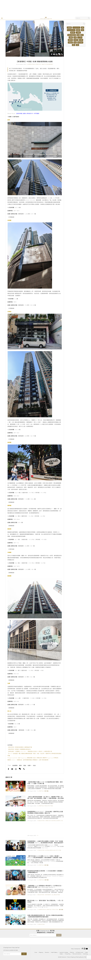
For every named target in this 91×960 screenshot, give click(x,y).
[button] (1, 18)
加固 (82, 27)
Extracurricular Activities (53, 850)
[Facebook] (82, 948)
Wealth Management (47, 64)
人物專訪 (78, 32)
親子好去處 (80, 42)
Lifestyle (41, 791)
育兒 (82, 30)
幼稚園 (70, 37)
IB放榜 (81, 39)
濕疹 (75, 42)
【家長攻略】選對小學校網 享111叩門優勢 (27, 113)
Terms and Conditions (76, 953)
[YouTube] (87, 948)
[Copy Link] (62, 54)
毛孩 (77, 44)
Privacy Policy (67, 953)
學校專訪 (70, 42)
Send (59, 935)
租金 (25, 765)
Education (42, 820)
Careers (61, 953)
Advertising (85, 953)
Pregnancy (41, 952)
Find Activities (49, 805)
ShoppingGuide (71, 30)
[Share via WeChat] (59, 53)
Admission (48, 894)
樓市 (20, 765)
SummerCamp (76, 27)
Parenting (72, 952)
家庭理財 (15, 765)
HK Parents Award (79, 952)
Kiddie (86, 952)
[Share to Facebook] (51, 54)
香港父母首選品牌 (71, 35)
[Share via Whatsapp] (56, 54)
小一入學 (80, 37)
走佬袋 (78, 30)
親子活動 (46, 791)
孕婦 (75, 37)
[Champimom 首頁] (37, 18)
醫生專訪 (72, 32)
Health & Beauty (54, 952)
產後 (78, 35)
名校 (34, 765)
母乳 (73, 44)
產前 (82, 35)
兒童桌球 (69, 27)
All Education (56, 894)
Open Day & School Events (53, 820)
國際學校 (70, 39)
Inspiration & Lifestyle (34, 64)
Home (36, 952)
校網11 (29, 765)
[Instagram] (84, 948)
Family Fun (55, 909)
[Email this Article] (54, 54)
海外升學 (76, 39)
